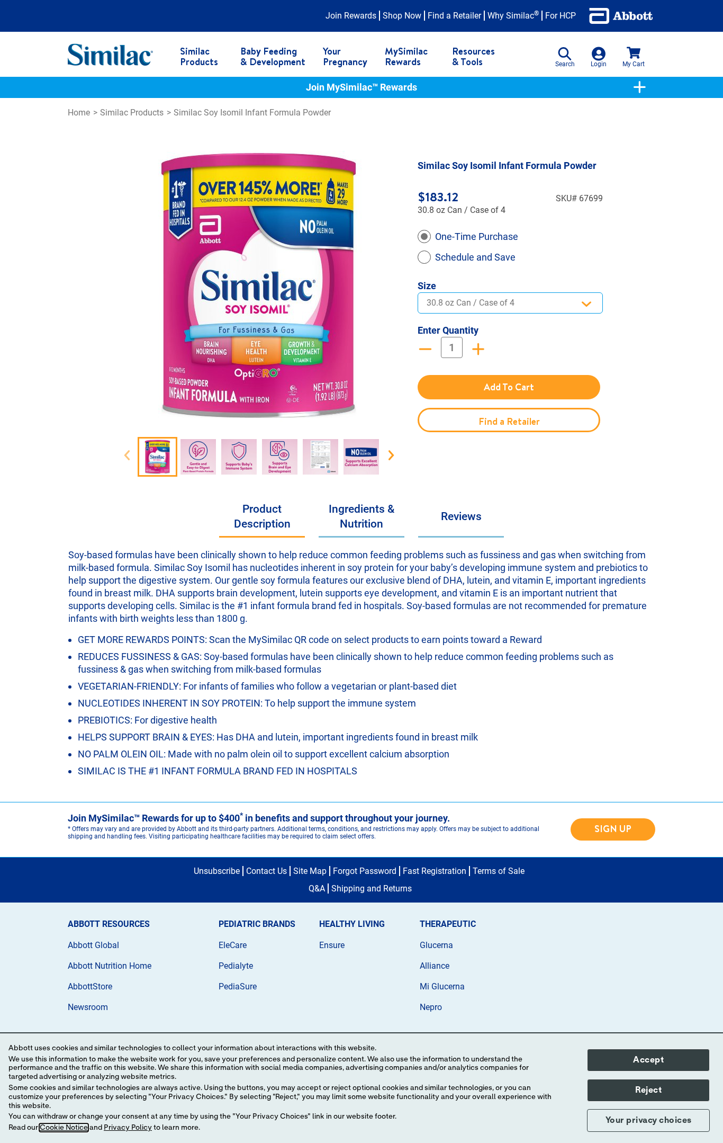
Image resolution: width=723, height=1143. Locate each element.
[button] (259, 285)
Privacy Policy (128, 1127)
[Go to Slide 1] (157, 457)
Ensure (332, 945)
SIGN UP (612, 828)
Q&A (317, 888)
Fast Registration (434, 871)
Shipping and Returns (371, 888)
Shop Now (402, 16)
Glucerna (436, 945)
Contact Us (266, 871)
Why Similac (513, 16)
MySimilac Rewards (406, 56)
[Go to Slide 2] (198, 457)
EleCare (233, 945)
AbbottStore (90, 986)
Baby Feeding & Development (272, 56)
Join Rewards (351, 16)
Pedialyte (236, 966)
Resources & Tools (473, 56)
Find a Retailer (454, 16)
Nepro (431, 1007)
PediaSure (238, 986)
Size (427, 285)
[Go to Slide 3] (239, 457)
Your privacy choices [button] (648, 1120)
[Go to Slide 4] (280, 457)
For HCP (560, 16)
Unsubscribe (217, 871)
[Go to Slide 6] (361, 457)
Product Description (262, 516)
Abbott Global (93, 945)
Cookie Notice (64, 1127)
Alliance (434, 966)
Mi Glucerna (442, 986)
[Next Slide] (391, 455)
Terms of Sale (499, 871)
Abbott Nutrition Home (109, 966)
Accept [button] (648, 1060)
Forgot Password (364, 871)
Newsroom (88, 1007)
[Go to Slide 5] (320, 457)
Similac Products (199, 56)
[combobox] (510, 303)
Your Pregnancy (345, 56)
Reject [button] (648, 1090)
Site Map (310, 871)
